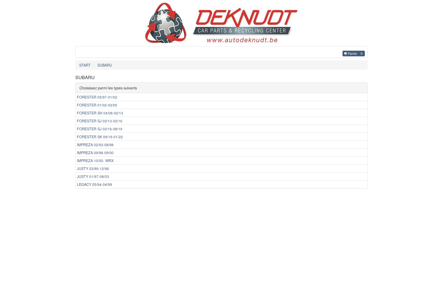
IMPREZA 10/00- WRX (95, 160)
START (85, 65)
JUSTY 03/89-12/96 (93, 168)
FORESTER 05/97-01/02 (97, 97)
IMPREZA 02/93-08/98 (95, 144)
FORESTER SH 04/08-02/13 (100, 112)
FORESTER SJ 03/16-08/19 (99, 128)
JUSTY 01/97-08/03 (93, 176)
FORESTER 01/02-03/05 (97, 105)
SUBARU (104, 65)
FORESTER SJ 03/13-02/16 (99, 120)
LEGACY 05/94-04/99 (94, 184)
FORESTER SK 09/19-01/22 (100, 136)
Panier (352, 53)
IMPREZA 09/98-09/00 (95, 152)
